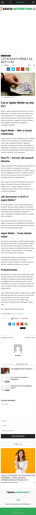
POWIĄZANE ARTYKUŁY (7, 364)
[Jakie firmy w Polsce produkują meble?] (5, 388)
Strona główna (4, 53)
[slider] (6, 318)
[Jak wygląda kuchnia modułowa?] (5, 371)
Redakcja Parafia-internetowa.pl (9, 482)
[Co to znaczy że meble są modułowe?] (5, 379)
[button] (33, 2)
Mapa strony (17, 509)
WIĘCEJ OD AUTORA (22, 364)
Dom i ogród (3, 55)
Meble (9, 55)
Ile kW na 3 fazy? (30, 337)
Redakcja (6, 65)
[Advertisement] (18, 32)
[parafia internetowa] (18, 9)
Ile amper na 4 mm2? (7, 337)
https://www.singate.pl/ (17, 313)
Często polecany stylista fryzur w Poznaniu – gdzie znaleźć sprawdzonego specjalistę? (18, 477)
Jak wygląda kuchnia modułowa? (21, 369)
